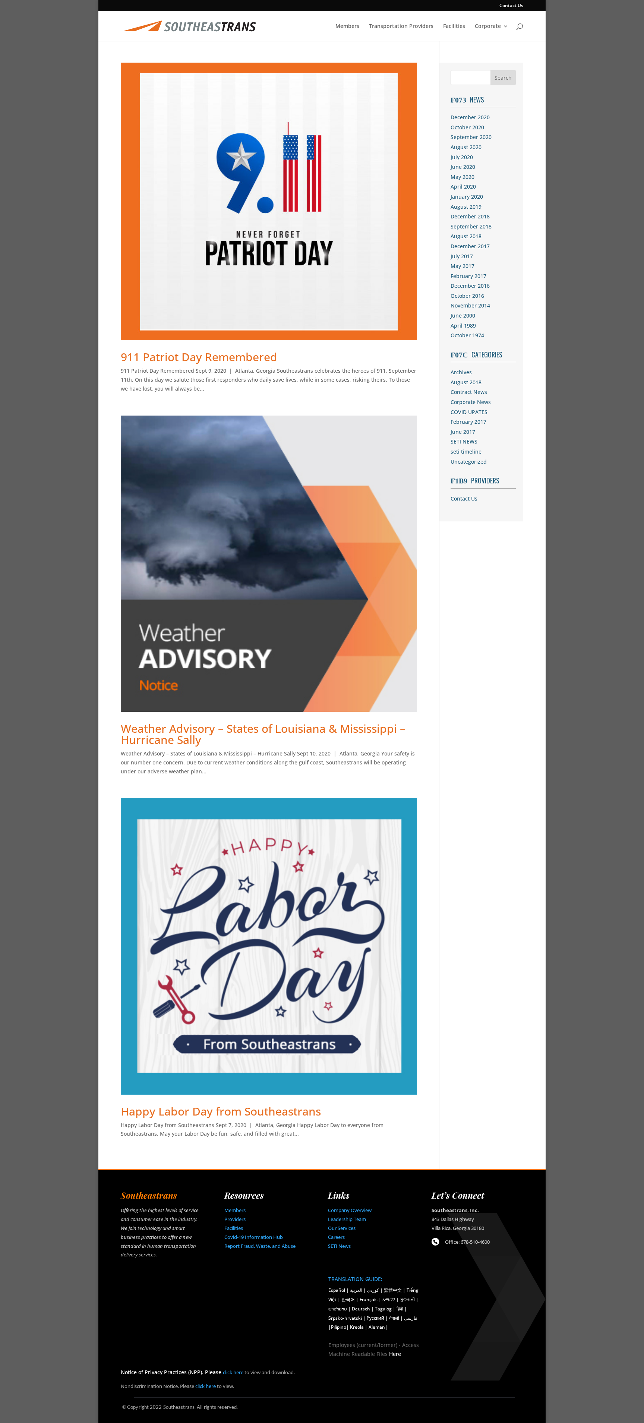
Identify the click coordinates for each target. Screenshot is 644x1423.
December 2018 (470, 216)
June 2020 (463, 166)
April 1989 (463, 325)
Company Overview (350, 1210)
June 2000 (463, 315)
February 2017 (468, 276)
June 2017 (463, 431)
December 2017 (470, 246)
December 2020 (470, 117)
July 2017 (462, 256)
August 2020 (466, 147)
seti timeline (466, 451)
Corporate (488, 26)
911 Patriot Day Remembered (199, 357)
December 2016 (470, 285)
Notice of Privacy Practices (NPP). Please (172, 1372)
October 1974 (467, 335)
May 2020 (462, 176)
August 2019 (466, 206)
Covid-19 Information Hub (253, 1237)
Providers (235, 1219)
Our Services (342, 1228)
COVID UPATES (469, 412)
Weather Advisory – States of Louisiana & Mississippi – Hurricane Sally (263, 734)
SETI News (339, 1246)
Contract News (469, 391)
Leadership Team (347, 1219)
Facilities (454, 26)
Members (347, 26)
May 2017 (462, 265)
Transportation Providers (401, 26)
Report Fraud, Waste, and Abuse (260, 1246)
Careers (336, 1237)
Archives (461, 372)
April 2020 (463, 186)
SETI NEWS (464, 441)
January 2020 (467, 196)
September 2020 (471, 137)
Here (395, 1353)
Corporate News (471, 402)
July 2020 (462, 157)
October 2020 (467, 127)
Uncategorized (469, 461)
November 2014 (470, 305)
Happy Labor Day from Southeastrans (221, 1111)
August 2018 (466, 236)
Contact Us (511, 6)
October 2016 (467, 295)
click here (233, 1372)
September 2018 (471, 226)
